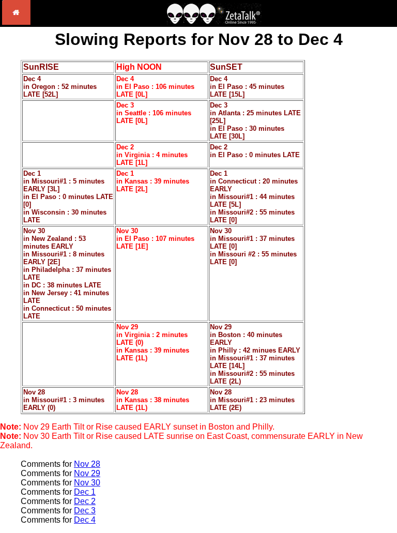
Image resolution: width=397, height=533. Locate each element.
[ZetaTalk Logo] (214, 21)
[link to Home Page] (16, 22)
